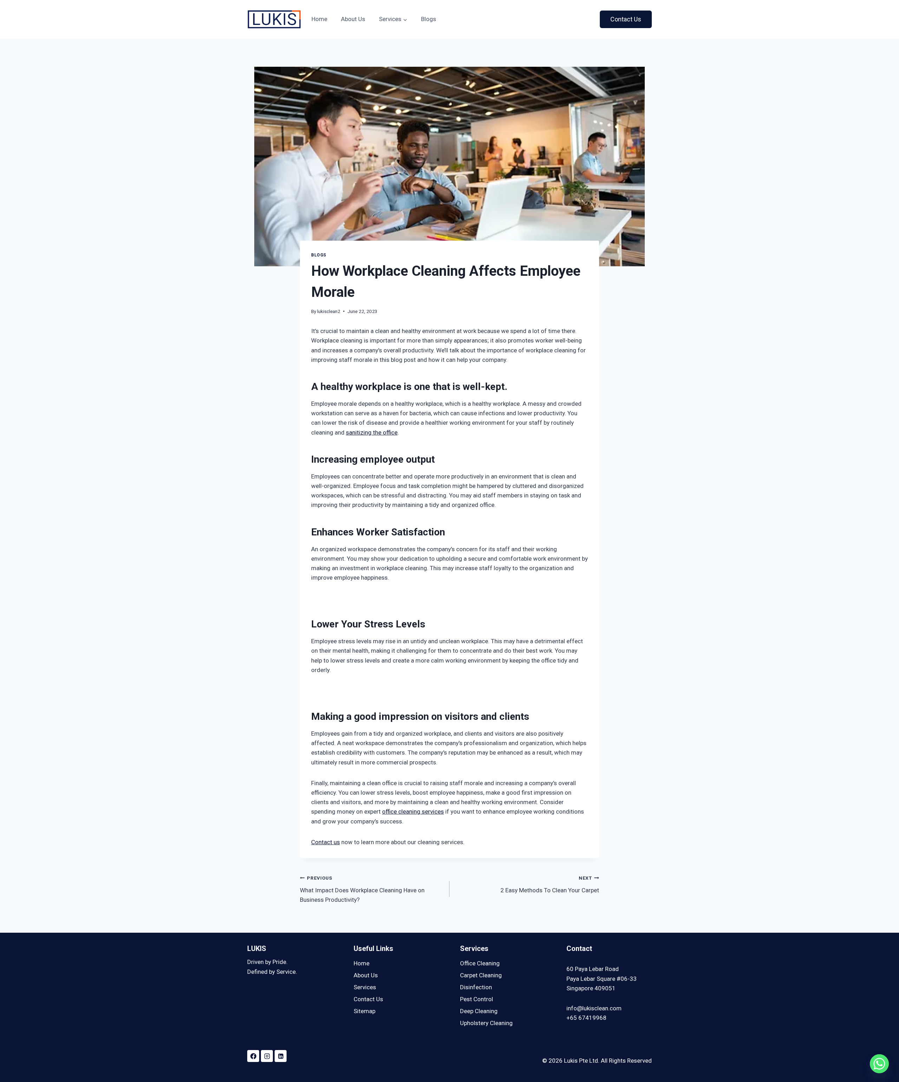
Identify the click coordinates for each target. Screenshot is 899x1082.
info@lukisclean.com (594, 1008)
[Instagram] (267, 1056)
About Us (353, 18)
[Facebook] (253, 1056)
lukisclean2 (328, 311)
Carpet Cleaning (481, 975)
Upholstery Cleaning (486, 1022)
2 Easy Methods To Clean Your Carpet (549, 884)
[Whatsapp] (879, 1063)
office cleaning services (413, 811)
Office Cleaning (480, 963)
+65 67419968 (586, 1017)
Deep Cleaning (479, 1011)
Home (319, 18)
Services (365, 987)
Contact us (325, 842)
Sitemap (364, 1011)
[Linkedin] (281, 1056)
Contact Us (625, 19)
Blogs (428, 18)
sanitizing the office (372, 432)
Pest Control (476, 999)
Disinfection (476, 987)
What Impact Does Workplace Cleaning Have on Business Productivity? (362, 889)
